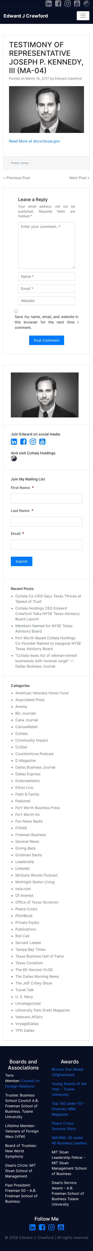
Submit (22, 561)
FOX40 (21, 828)
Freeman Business (30, 834)
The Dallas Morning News (37, 976)
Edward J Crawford (26, 16)
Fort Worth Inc (27, 814)
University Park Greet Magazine (42, 1010)
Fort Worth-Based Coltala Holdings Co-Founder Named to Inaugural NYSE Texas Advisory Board (48, 643)
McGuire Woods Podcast (36, 875)
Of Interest (24, 895)
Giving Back (25, 848)
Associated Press (30, 699)
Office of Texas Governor (37, 902)
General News (27, 841)
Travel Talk (24, 990)
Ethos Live (24, 787)
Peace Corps (20, 163)
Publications (25, 929)
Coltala (21, 733)
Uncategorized (28, 1003)
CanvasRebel (26, 726)
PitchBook (24, 915)
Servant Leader (28, 942)
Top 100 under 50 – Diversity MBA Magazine (68, 1108)
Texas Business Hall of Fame (39, 956)
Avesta (21, 706)
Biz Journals (25, 713)
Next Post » (80, 177)
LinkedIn (22, 868)
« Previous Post (16, 177)
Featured (22, 801)
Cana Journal (26, 720)
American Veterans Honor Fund (41, 693)
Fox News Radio (29, 821)
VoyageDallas (27, 1023)
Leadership (24, 861)
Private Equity (27, 922)
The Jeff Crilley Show (33, 983)
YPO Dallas (24, 1030)
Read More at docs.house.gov (34, 141)
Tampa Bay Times (30, 949)
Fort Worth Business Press (37, 807)
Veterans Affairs (29, 1017)
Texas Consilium (29, 963)
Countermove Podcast (34, 753)
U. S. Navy (24, 996)
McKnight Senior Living (35, 882)
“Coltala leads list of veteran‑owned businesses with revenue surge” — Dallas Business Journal (46, 660)
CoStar (21, 747)
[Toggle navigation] (83, 15)
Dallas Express (27, 774)
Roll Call (22, 936)
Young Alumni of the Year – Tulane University (69, 1089)
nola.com (23, 888)
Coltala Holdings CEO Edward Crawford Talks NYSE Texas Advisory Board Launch (47, 613)
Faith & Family (27, 794)
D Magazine (25, 760)
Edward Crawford (68, 78)
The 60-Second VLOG (34, 969)
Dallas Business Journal (35, 767)
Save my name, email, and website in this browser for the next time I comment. (46, 322)
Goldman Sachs (28, 855)
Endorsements (27, 780)
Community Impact (31, 740)
